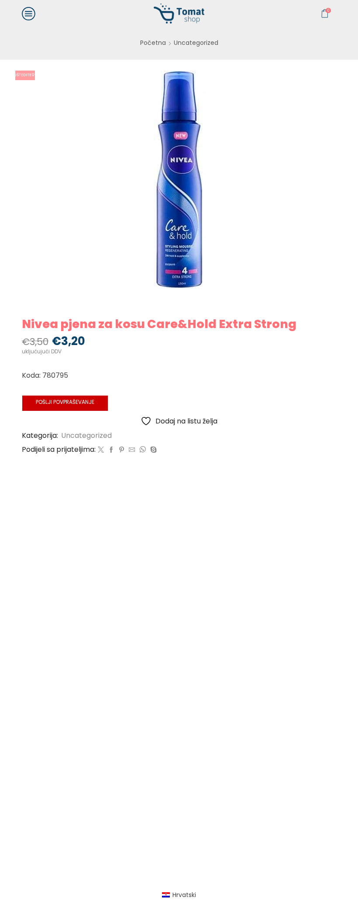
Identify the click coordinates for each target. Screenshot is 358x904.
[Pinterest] (122, 450)
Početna (153, 42)
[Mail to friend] (132, 450)
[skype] (152, 450)
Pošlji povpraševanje (65, 402)
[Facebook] (111, 450)
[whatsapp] (142, 450)
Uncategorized (196, 42)
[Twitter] (101, 450)
